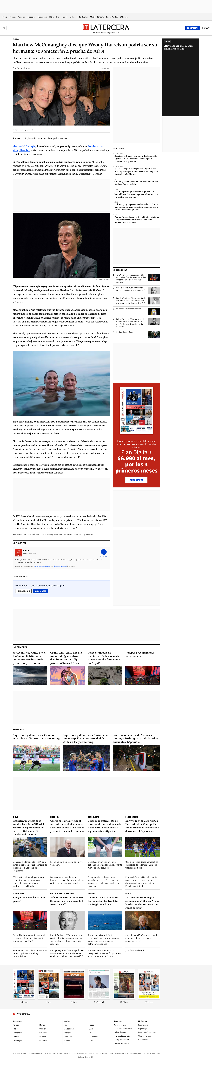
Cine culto (27, 534)
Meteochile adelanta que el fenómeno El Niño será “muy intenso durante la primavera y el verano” (29, 658)
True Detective (95, 146)
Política (12, 17)
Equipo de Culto (23, 68)
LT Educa (124, 17)
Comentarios (31, 130)
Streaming (48, 534)
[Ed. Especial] (99, 998)
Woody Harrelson (21, 150)
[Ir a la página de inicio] (106, 28)
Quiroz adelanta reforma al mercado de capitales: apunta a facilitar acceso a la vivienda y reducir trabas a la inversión (67, 826)
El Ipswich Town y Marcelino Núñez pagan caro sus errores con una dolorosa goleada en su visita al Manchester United (141, 881)
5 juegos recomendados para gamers (140, 654)
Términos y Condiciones (42, 566)
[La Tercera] (24, 998)
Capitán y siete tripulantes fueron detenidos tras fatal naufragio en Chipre (136, 183)
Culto (16, 39)
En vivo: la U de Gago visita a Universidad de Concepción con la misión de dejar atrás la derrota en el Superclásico (142, 826)
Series (56, 534)
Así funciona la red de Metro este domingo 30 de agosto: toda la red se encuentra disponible (135, 739)
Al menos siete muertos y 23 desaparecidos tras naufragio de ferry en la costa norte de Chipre (105, 953)
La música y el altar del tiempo (128, 309)
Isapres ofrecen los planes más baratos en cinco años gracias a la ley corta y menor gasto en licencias (67, 880)
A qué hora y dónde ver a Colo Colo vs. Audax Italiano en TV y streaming (36, 737)
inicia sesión (23, 591)
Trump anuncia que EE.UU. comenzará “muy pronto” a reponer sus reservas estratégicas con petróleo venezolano (104, 939)
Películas (35, 534)
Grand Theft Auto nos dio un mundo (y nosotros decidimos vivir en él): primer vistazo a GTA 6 (66, 658)
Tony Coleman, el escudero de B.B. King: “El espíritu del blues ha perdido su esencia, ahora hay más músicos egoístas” (131, 279)
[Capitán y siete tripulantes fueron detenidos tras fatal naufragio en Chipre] (105, 920)
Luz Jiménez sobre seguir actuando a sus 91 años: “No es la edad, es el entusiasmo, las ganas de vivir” (142, 902)
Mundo (65, 17)
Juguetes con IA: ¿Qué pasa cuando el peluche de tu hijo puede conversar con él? (141, 938)
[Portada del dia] (136, 433)
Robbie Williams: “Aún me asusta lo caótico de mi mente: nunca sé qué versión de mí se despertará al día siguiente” (130, 323)
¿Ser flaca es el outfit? (135, 950)
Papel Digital (112, 17)
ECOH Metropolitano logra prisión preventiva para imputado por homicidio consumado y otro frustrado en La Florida (136, 171)
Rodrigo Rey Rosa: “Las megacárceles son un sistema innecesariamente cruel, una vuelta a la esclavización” (131, 300)
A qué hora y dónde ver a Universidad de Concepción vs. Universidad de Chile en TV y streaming (86, 739)
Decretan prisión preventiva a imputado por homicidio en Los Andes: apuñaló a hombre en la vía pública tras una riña (136, 194)
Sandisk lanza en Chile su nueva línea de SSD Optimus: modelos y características (30, 953)
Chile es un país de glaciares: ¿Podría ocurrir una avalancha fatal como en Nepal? (104, 658)
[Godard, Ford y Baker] (154, 334)
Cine (42, 534)
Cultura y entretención (62, 893)
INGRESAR (206, 28)
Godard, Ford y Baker (124, 332)
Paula (128, 893)
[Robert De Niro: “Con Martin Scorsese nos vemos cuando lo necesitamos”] (154, 290)
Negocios (31, 17)
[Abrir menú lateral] (4, 28)
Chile (15, 817)
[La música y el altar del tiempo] (154, 311)
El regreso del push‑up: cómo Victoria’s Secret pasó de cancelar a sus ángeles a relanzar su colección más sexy (104, 881)
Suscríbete (41, 591)
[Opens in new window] (74, 998)
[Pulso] (49, 998)
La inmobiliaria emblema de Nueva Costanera (66, 863)
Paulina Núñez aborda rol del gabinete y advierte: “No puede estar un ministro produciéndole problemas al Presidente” (136, 220)
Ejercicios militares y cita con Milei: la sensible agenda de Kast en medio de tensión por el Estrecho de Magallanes (135, 159)
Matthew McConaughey (25, 146)
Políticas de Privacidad (60, 566)
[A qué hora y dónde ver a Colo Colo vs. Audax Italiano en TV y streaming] (36, 758)
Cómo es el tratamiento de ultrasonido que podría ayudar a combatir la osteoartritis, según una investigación (105, 826)
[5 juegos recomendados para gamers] (142, 675)
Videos (73, 17)
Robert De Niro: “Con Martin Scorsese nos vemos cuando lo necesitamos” (131, 289)
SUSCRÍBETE (136, 480)
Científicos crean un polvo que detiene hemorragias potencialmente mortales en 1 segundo (105, 864)
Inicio (4, 17)
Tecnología (42, 17)
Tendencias (93, 817)
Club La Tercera (97, 17)
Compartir (19, 130)
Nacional (21, 17)
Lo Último (83, 17)
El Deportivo (54, 17)
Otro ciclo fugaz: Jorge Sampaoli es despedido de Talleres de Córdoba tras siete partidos (141, 864)
